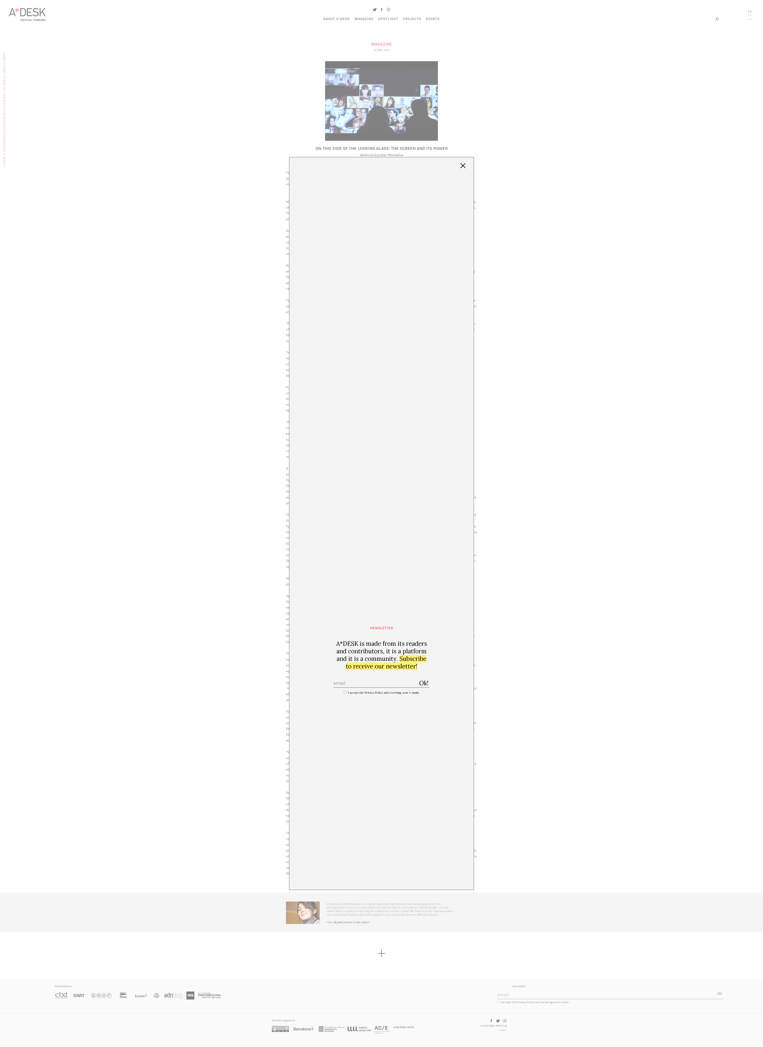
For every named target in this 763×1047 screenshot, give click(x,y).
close (463, 165)
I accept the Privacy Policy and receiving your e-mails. (383, 692)
